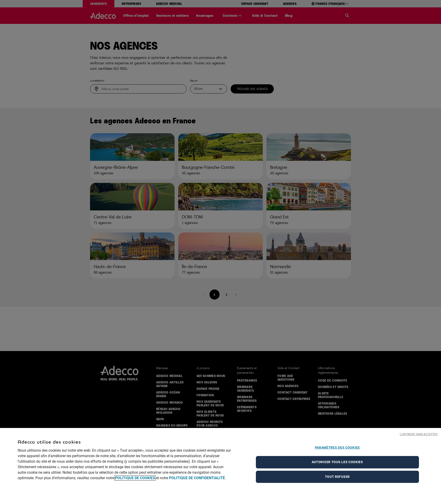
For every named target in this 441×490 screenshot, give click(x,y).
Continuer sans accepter (419, 434)
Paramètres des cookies (337, 447)
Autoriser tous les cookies (337, 462)
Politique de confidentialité (197, 478)
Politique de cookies (135, 478)
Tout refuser (337, 477)
